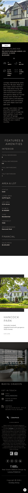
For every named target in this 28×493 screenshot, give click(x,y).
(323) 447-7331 (9, 400)
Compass (11, 428)
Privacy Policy (14, 482)
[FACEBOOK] (7, 461)
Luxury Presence (14, 472)
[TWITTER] (16, 461)
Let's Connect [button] (14, 372)
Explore (7, 333)
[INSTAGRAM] (11, 461)
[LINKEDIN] (20, 461)
